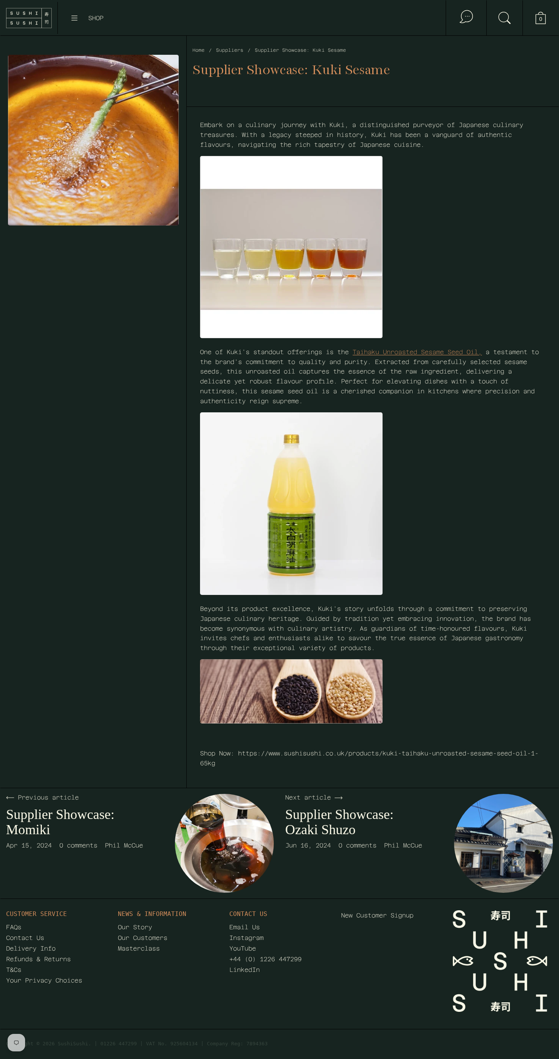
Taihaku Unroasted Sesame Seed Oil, (417, 352)
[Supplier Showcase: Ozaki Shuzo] (503, 843)
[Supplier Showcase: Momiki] (224, 843)
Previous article (48, 797)
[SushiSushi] (29, 18)
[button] (504, 17)
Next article (308, 797)
